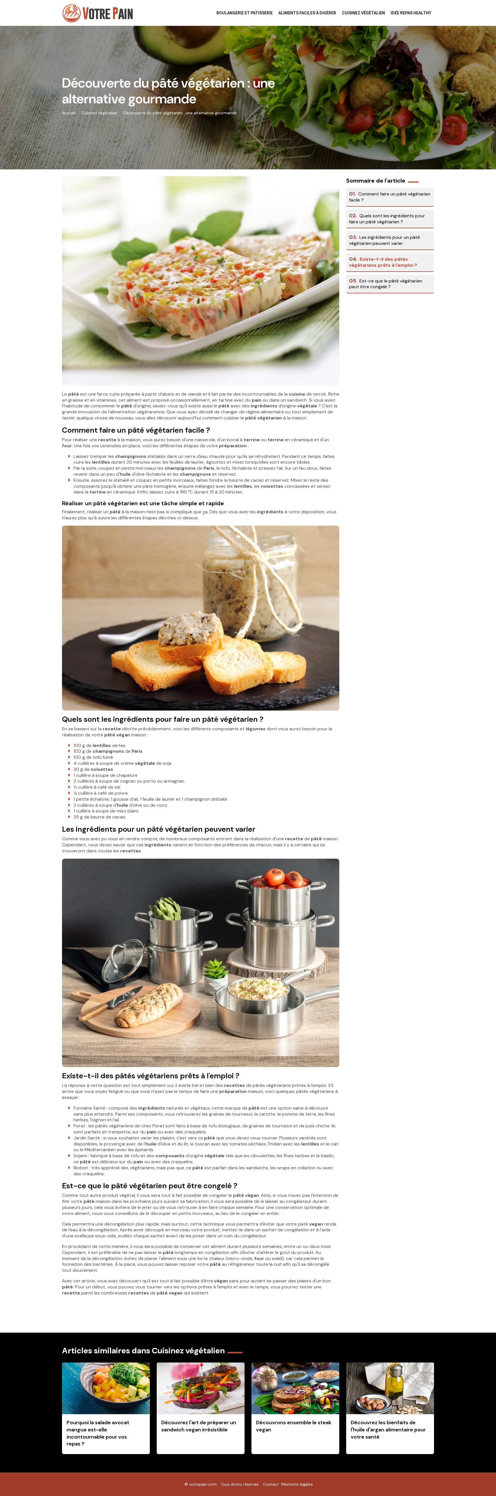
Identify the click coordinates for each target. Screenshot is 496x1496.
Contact (271, 1484)
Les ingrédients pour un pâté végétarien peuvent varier (384, 240)
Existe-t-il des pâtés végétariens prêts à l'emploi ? (383, 262)
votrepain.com (203, 1484)
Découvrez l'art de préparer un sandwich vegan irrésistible (198, 1426)
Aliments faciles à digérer (307, 13)
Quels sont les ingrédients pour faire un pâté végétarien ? (387, 219)
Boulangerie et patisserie (244, 13)
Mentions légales (297, 1484)
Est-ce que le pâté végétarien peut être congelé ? (385, 284)
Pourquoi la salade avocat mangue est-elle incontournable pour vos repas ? (98, 1433)
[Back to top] (480, 1480)
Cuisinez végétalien (363, 13)
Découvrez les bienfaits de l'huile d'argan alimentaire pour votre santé (388, 1429)
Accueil (68, 112)
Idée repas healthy (411, 13)
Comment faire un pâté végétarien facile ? (389, 197)
